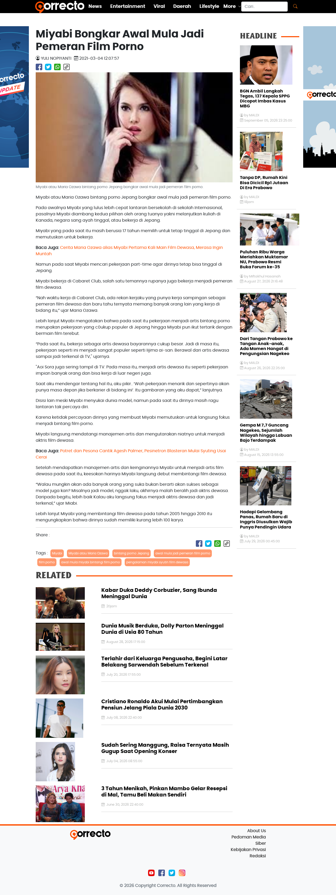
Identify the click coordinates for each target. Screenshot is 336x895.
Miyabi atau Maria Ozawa (88, 553)
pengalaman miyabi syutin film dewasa (157, 562)
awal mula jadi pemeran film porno (182, 553)
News (95, 6)
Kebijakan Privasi (248, 850)
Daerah (182, 6)
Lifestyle (209, 6)
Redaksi (258, 856)
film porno (47, 562)
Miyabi (57, 553)
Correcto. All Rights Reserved (187, 885)
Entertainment (127, 6)
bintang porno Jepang (131, 553)
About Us (256, 831)
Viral (159, 6)
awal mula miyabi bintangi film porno (90, 562)
